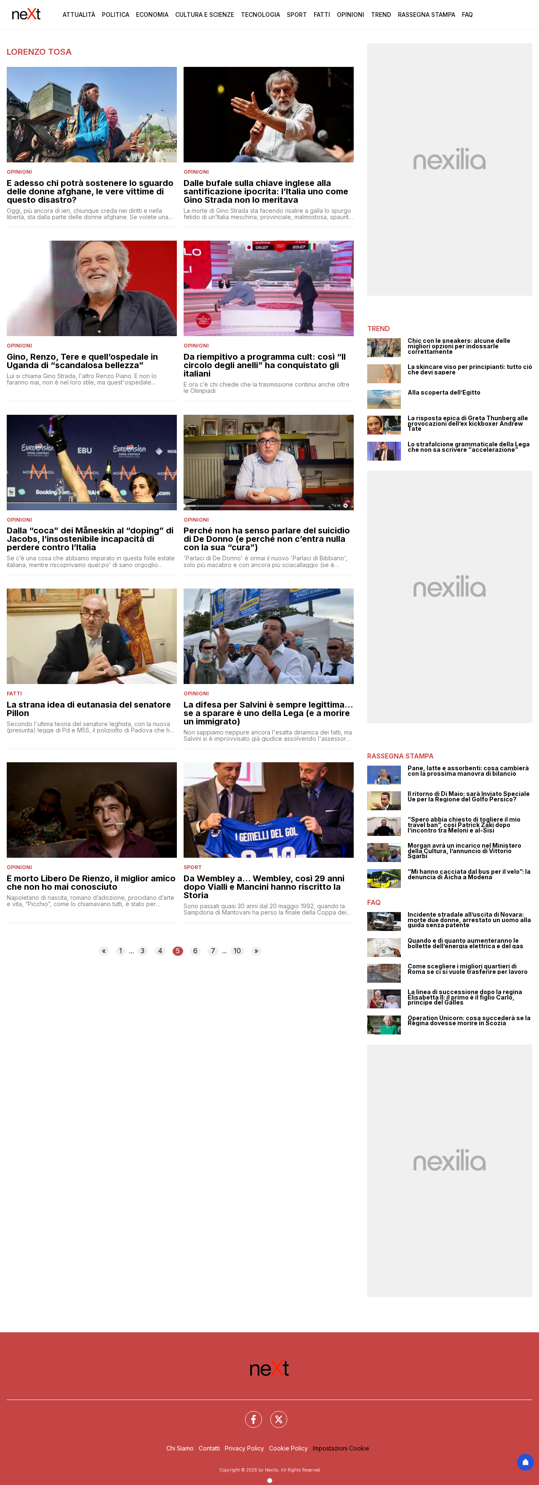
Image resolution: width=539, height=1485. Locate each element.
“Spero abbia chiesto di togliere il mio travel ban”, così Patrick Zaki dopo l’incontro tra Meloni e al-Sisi (464, 825)
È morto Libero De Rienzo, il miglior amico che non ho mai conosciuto (91, 882)
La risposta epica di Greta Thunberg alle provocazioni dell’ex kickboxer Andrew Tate (468, 424)
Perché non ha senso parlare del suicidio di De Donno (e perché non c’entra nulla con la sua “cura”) (267, 539)
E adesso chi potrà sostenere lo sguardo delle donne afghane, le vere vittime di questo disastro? (90, 191)
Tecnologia (260, 14)
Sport (297, 14)
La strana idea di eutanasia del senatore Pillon (89, 708)
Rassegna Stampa (426, 14)
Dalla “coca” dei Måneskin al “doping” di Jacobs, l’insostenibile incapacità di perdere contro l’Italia (90, 539)
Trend (381, 14)
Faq (467, 14)
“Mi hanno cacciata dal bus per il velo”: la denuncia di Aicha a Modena (469, 874)
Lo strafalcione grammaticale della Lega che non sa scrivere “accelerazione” (469, 447)
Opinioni (350, 14)
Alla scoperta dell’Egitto (444, 392)
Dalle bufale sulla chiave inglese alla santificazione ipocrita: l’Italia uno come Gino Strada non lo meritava (266, 191)
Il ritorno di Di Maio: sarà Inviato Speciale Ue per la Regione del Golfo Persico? (469, 796)
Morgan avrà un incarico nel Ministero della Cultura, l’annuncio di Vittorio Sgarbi (464, 851)
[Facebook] (248, 1414)
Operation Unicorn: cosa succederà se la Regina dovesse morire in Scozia (469, 1021)
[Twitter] (273, 1414)
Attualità (79, 14)
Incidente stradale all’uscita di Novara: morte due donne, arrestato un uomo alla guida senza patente (469, 920)
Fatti (322, 14)
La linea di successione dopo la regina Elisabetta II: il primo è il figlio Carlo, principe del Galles (465, 997)
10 (237, 951)
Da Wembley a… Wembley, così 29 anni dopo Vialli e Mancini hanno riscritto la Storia (264, 886)
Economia (152, 14)
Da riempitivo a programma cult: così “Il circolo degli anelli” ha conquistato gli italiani (265, 365)
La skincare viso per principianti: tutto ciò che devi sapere (470, 369)
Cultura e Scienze (204, 14)
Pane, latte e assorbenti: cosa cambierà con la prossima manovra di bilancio (468, 771)
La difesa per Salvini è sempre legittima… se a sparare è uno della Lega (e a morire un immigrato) (268, 713)
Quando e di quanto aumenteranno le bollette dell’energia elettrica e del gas (465, 943)
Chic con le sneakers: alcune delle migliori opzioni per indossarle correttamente (459, 346)
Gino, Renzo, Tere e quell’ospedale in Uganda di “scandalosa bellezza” (82, 361)
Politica (115, 14)
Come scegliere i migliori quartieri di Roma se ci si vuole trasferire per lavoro (468, 969)
